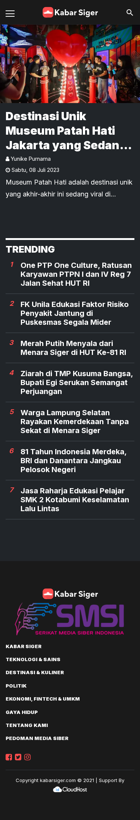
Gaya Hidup (22, 712)
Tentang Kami (27, 725)
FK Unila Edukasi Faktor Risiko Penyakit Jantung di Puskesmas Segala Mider (75, 313)
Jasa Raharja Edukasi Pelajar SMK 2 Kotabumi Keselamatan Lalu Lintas (75, 499)
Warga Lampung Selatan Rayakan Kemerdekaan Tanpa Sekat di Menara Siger (75, 421)
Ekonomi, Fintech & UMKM (43, 699)
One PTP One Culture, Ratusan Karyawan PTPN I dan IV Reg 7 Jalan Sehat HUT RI (76, 274)
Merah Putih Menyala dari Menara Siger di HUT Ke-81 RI (73, 348)
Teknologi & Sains (33, 659)
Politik (16, 686)
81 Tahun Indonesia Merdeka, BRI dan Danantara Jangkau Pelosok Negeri (74, 460)
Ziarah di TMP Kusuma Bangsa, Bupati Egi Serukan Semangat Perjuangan (77, 382)
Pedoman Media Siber (37, 738)
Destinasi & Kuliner (35, 672)
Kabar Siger (23, 646)
